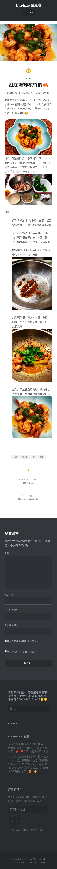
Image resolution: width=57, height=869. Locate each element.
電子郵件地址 (12, 610)
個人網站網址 (11, 625)
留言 (8, 552)
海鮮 (15, 457)
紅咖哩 (25, 457)
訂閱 (15, 820)
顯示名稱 (10, 594)
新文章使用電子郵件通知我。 (22, 651)
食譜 (42, 457)
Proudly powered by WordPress (28, 858)
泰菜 (28, 78)
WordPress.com (37, 862)
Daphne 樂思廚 (28, 5)
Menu (30, 13)
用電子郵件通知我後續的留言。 (23, 641)
